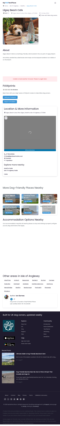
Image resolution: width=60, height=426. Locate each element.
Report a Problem (9, 102)
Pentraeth (38, 287)
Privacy (25, 395)
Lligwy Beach (10, 196)
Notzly (24, 406)
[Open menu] (55, 3)
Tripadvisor (9, 160)
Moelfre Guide (8, 168)
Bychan (43, 280)
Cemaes (51, 280)
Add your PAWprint (10, 97)
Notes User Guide (26, 343)
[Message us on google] (20, 399)
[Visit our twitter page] (8, 399)
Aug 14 (20, 382)
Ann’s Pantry (47, 196)
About (6, 50)
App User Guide (25, 341)
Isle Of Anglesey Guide (11, 170)
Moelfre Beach (10, 207)
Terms (31, 395)
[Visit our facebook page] (5, 399)
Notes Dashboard (48, 326)
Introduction (47, 324)
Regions (23, 331)
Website (8, 158)
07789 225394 (10, 154)
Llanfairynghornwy (37, 284)
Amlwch (16, 280)
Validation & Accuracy (41, 395)
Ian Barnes (20, 296)
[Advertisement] (30, 67)
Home (6, 6)
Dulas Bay (7, 284)
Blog (19, 395)
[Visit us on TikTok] (14, 399)
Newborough (28, 287)
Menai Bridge (8, 287)
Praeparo (46, 404)
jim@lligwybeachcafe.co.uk (14, 156)
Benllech (35, 280)
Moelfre (23, 6)
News (45, 334)
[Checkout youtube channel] (17, 399)
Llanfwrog (50, 284)
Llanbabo (26, 284)
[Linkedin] (11, 299)
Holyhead (16, 284)
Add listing (46, 331)
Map (22, 334)
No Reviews (14, 90)
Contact (13, 395)
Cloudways (36, 406)
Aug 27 (20, 360)
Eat (22, 326)
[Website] (14, 299)
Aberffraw (7, 280)
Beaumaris (25, 280)
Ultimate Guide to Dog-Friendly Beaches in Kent (30, 354)
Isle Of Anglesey (14, 6)
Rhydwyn (7, 291)
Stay (22, 329)
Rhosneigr (48, 287)
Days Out (23, 324)
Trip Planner (47, 329)
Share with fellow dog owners (49, 15)
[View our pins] (23, 399)
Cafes (6, 174)
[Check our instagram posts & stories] (11, 399)
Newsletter (46, 336)
